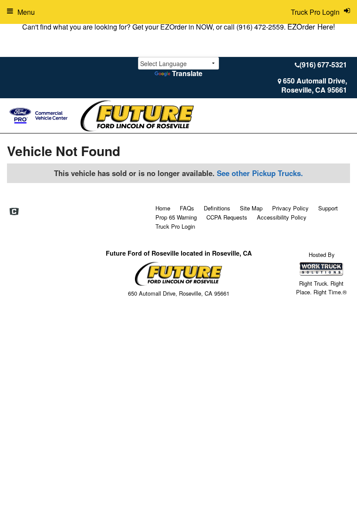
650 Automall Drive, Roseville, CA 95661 (314, 85)
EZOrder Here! (311, 26)
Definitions (217, 208)
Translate (187, 73)
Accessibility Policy (281, 217)
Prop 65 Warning (176, 217)
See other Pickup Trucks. (260, 173)
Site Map (251, 208)
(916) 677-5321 (323, 65)
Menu (26, 12)
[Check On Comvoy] (14, 211)
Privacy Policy (290, 208)
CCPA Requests (226, 217)
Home (162, 208)
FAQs (187, 208)
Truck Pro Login (175, 226)
